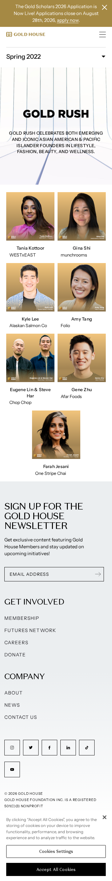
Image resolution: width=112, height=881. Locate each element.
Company (24, 676)
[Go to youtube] (12, 769)
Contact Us (20, 717)
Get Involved (34, 601)
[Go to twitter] (31, 747)
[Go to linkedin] (68, 747)
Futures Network (30, 630)
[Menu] (103, 34)
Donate (15, 655)
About (13, 693)
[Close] (104, 817)
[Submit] (98, 574)
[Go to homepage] (25, 34)
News (12, 705)
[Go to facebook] (49, 747)
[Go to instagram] (12, 747)
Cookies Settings (56, 851)
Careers (16, 642)
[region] (56, 845)
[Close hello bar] (104, 7)
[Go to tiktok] (87, 747)
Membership (22, 618)
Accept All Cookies (56, 869)
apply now (68, 20)
